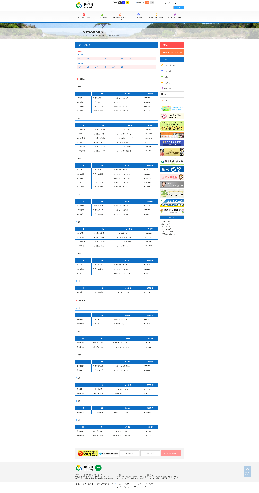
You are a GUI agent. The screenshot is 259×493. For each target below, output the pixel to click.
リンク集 (138, 484)
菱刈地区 (80, 63)
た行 (105, 58)
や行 (130, 58)
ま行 (122, 58)
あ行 (79, 58)
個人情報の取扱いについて (104, 484)
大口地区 (80, 54)
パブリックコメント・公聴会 (172, 52)
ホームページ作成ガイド (124, 484)
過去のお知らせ (168, 45)
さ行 (96, 58)
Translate (175, 4)
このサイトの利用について (84, 484)
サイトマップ (148, 484)
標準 (115, 3)
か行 (88, 58)
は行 (113, 58)
